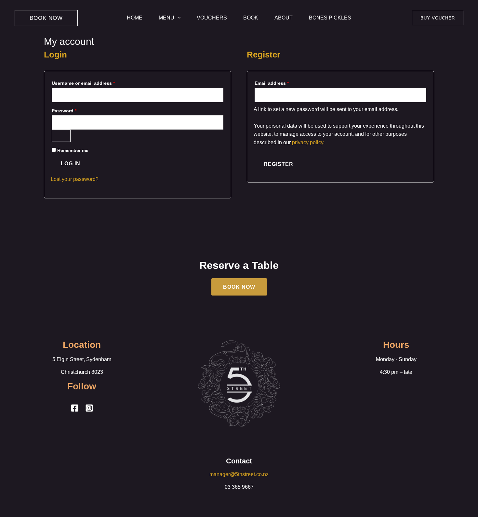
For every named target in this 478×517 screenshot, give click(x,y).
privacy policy (307, 142)
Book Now (239, 287)
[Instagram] (89, 408)
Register (278, 164)
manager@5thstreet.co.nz (239, 474)
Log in (70, 163)
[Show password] (61, 136)
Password (74, 109)
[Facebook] (75, 408)
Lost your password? (75, 179)
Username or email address (93, 82)
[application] (177, 18)
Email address (282, 82)
